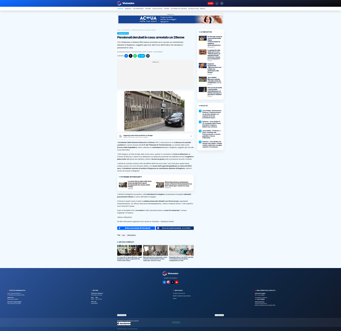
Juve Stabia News (138, 8)
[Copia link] (148, 56)
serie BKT (148, 8)
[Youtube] (176, 282)
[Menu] (222, 3)
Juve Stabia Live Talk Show (178, 8)
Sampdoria (128, 8)
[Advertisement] (155, 75)
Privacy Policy (122, 315)
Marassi (202, 8)
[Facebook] (164, 282)
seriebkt (166, 8)
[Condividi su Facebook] (126, 56)
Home (118, 30)
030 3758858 (261, 299)
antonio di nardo (157, 8)
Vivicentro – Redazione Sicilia (162, 221)
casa (123, 235)
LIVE (211, 3)
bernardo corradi (193, 8)
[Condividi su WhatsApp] (135, 56)
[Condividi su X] (130, 56)
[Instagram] (168, 282)
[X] (172, 282)
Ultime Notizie (131, 235)
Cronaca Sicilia (126, 30)
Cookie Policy (220, 315)
